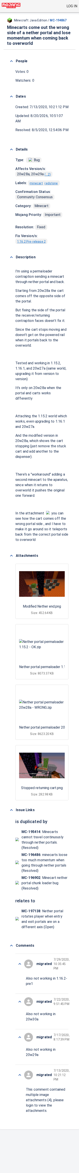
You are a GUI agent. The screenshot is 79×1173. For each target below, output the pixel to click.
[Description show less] (11, 257)
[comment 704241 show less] (19, 1075)
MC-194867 (58, 20)
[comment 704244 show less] (19, 1001)
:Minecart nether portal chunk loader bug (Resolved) (44, 883)
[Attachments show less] (11, 555)
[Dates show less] (11, 96)
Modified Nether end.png (42, 606)
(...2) (48, 174)
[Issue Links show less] (11, 810)
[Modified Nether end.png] (48, 513)
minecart (36, 183)
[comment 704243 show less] (19, 1037)
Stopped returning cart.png (42, 788)
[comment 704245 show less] (19, 964)
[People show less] (11, 61)
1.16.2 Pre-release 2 (31, 241)
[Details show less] (11, 149)
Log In (71, 6)
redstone (51, 183)
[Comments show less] (11, 945)
